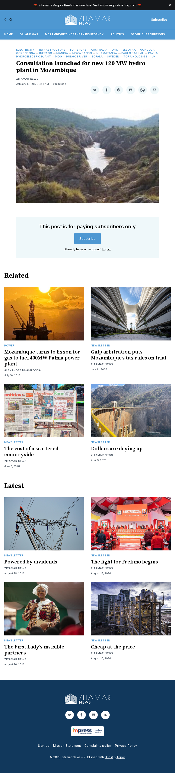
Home (8, 34)
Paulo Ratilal (132, 53)
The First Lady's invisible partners (34, 650)
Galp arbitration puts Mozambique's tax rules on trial (128, 355)
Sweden (113, 56)
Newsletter (100, 345)
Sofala (97, 56)
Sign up (44, 745)
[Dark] (5, 20)
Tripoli (121, 757)
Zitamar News (27, 78)
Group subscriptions (148, 34)
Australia (99, 49)
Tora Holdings (135, 56)
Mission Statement (67, 745)
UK (154, 56)
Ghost (109, 757)
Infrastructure (52, 49)
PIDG (58, 56)
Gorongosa (25, 53)
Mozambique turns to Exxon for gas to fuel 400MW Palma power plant (42, 358)
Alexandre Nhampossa (22, 370)
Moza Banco (82, 53)
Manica (62, 53)
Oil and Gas (29, 34)
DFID (115, 49)
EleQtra (129, 49)
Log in (106, 249)
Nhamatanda (106, 53)
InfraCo (45, 53)
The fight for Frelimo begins (124, 562)
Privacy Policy (126, 745)
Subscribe (159, 19)
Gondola (147, 49)
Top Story (78, 49)
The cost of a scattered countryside (31, 452)
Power (9, 345)
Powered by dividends (30, 562)
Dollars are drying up (117, 449)
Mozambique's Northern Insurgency (74, 34)
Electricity (25, 49)
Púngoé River (76, 56)
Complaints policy (98, 745)
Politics (117, 34)
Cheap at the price (113, 647)
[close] (169, 5)
